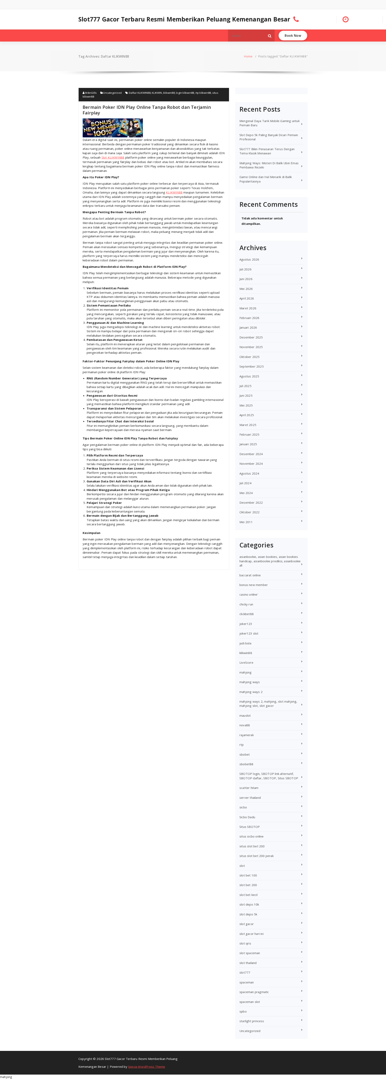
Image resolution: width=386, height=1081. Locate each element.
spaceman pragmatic (254, 992)
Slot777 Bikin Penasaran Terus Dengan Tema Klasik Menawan (267, 151)
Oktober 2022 (249, 512)
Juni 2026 (246, 279)
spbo (243, 1011)
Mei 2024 (246, 493)
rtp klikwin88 (203, 93)
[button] (270, 35)
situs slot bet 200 (252, 846)
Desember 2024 (251, 454)
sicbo (243, 807)
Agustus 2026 (249, 259)
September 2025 (251, 366)
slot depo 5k (248, 914)
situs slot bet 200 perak (256, 856)
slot (242, 866)
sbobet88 (246, 764)
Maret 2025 (247, 425)
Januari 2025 (248, 444)
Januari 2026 (248, 327)
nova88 (244, 725)
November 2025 (251, 347)
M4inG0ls (90, 93)
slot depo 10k (249, 904)
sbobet (244, 754)
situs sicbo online (251, 836)
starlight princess (251, 1021)
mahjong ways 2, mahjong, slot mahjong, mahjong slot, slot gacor (268, 703)
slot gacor (246, 924)
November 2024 (251, 464)
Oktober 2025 (249, 357)
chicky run (246, 604)
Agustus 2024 (249, 473)
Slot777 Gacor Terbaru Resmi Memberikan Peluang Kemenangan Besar (184, 19)
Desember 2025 (251, 337)
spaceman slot (249, 1002)
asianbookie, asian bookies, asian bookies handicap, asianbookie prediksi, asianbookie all (270, 561)
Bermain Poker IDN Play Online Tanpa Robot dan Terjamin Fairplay (147, 110)
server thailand (250, 798)
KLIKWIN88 (174, 192)
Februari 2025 (249, 434)
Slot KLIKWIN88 (113, 157)
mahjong (245, 672)
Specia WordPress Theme (146, 1067)
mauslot (245, 715)
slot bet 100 (248, 875)
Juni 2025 (246, 395)
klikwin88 (169, 93)
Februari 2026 (249, 318)
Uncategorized (112, 93)
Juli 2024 (245, 483)
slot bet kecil (248, 895)
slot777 (244, 972)
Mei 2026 (246, 289)
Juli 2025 (245, 386)
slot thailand (248, 963)
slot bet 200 (248, 885)
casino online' (248, 594)
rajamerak (246, 735)
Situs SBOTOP (249, 827)
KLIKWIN (157, 93)
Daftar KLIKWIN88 (140, 93)
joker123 (245, 624)
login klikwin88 (185, 93)
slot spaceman (249, 953)
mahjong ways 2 (251, 692)
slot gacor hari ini (251, 934)
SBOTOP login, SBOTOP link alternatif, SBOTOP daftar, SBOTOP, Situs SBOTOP (268, 776)
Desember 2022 (251, 502)
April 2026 (246, 298)
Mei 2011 (246, 522)
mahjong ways (249, 682)
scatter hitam (249, 788)
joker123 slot (249, 633)
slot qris (245, 943)
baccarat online (250, 575)
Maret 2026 (247, 308)
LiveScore (246, 662)
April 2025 (246, 415)
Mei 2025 (246, 405)
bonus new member (253, 585)
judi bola (245, 643)
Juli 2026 (245, 269)
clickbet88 (246, 614)
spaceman (246, 982)
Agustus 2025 (249, 376)
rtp (241, 745)
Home (248, 56)
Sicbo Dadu (247, 817)
